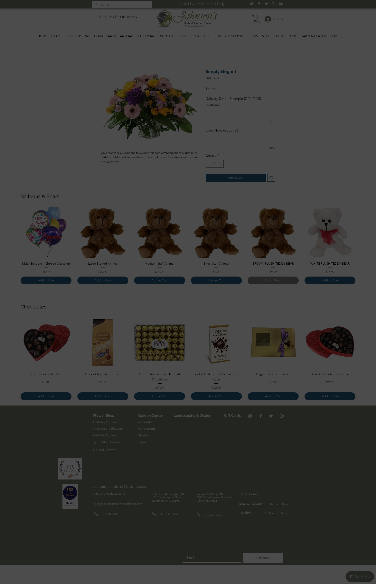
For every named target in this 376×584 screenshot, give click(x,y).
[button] (252, 240)
